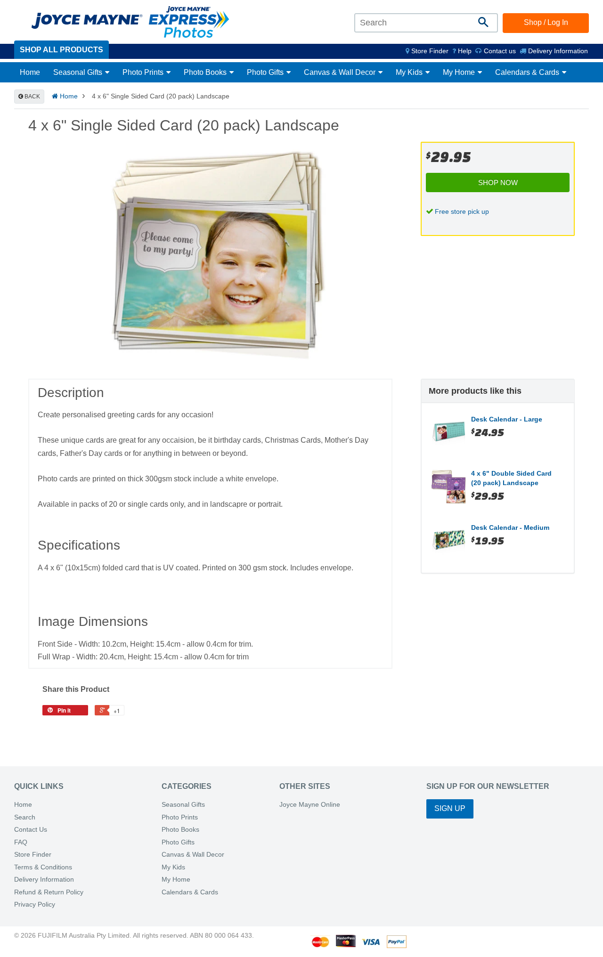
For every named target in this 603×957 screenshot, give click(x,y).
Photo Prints (143, 72)
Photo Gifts (266, 72)
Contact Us (30, 829)
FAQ (20, 842)
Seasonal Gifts (78, 72)
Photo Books (206, 72)
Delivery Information (557, 51)
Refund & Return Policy (48, 892)
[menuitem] (427, 51)
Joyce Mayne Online (309, 804)
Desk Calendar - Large (506, 419)
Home (30, 72)
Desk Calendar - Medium (510, 527)
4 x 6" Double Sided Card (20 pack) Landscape (511, 478)
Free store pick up (462, 211)
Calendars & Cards (528, 72)
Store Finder (32, 854)
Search (24, 817)
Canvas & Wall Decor (340, 72)
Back (31, 96)
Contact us (499, 51)
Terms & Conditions (43, 867)
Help (464, 51)
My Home (460, 72)
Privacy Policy (34, 904)
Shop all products (61, 50)
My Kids (410, 72)
